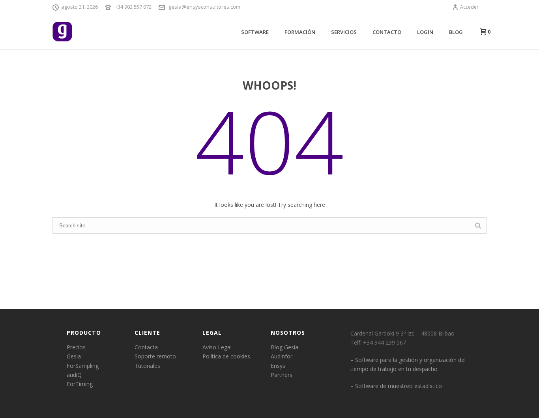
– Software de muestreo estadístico (396, 386)
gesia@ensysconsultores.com (204, 6)
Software (255, 32)
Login (425, 32)
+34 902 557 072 (133, 6)
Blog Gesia (284, 347)
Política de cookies (226, 356)
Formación (299, 32)
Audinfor (281, 356)
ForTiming (80, 384)
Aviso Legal (217, 347)
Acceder (469, 7)
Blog (456, 32)
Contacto (386, 32)
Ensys (278, 365)
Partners (281, 375)
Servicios (344, 32)
